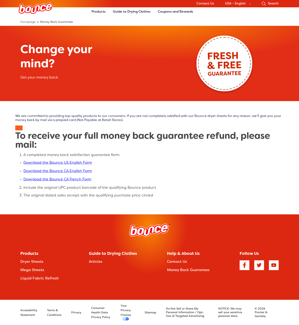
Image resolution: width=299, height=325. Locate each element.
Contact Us (205, 3)
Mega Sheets (32, 270)
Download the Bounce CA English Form (57, 171)
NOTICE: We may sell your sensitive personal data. (230, 312)
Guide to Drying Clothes (132, 11)
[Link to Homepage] (35, 16)
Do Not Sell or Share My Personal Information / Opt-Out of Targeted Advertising (185, 312)
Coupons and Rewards (175, 11)
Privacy (76, 312)
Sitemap (150, 312)
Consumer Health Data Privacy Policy (100, 312)
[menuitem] (29, 22)
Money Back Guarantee (188, 270)
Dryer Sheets (31, 262)
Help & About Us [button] (183, 254)
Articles (95, 262)
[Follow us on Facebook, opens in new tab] (244, 266)
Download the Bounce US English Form (57, 163)
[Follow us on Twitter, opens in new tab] (259, 266)
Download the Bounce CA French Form (57, 179)
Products (99, 11)
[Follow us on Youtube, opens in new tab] (274, 266)
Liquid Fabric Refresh (39, 278)
